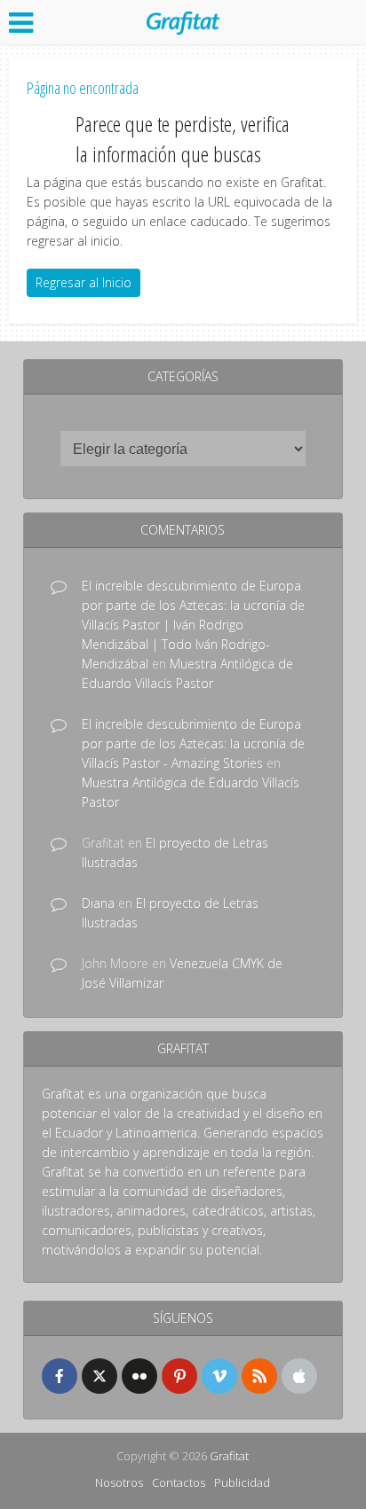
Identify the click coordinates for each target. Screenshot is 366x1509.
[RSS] (259, 1376)
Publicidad (242, 1482)
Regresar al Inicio (83, 282)
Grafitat (229, 1456)
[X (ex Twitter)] (99, 1376)
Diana (98, 903)
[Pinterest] (179, 1376)
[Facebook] (59, 1376)
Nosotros (119, 1482)
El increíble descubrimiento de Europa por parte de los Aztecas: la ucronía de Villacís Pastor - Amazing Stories (193, 743)
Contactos (178, 1482)
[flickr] (139, 1376)
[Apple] (299, 1376)
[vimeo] (219, 1376)
